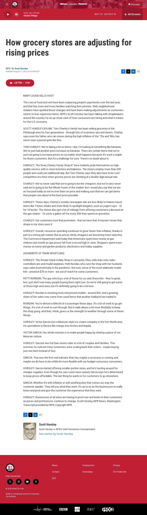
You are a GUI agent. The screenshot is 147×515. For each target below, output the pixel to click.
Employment (88, 465)
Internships (88, 472)
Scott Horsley (21, 68)
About (55, 465)
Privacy (116, 465)
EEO (54, 478)
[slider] (21, 14)
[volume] (16, 14)
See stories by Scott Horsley (56, 433)
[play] (8, 14)
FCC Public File (119, 472)
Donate (135, 4)
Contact (55, 472)
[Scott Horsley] (29, 431)
